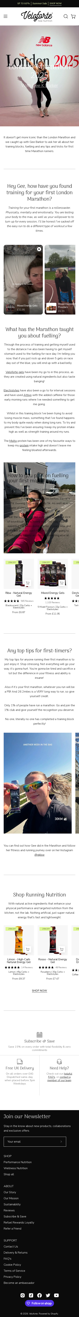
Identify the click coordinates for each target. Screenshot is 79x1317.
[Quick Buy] (28, 583)
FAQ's (7, 1259)
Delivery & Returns (16, 1253)
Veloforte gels (15, 372)
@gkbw (39, 855)
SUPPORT (10, 1241)
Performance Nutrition (18, 1162)
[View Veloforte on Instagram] (22, 1295)
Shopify (54, 1313)
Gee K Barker (45, 85)
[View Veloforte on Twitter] (48, 1295)
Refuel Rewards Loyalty (19, 1223)
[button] (65, 16)
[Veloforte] (39, 16)
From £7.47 (52, 979)
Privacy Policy (12, 1277)
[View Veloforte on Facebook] (39, 1295)
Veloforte (33, 1313)
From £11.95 (53, 614)
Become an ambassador (19, 1283)
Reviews (9, 1210)
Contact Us (11, 1247)
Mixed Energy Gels (52, 593)
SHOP (8, 1156)
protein (24, 445)
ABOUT (9, 1186)
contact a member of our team (59, 1078)
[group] (39, 3)
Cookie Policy (12, 1265)
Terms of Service (14, 1271)
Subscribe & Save (15, 1216)
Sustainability (12, 1204)
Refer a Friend (12, 1229)
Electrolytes (11, 390)
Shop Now (39, 990)
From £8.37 (18, 979)
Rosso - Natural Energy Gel (52, 961)
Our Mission (11, 1198)
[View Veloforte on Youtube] (56, 1295)
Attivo (28, 395)
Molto (13, 441)
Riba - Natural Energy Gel (19, 594)
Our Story (10, 1192)
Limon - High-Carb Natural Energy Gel (19, 961)
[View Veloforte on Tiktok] (31, 1295)
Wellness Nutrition (16, 1168)
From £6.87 (18, 612)
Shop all (9, 1174)
